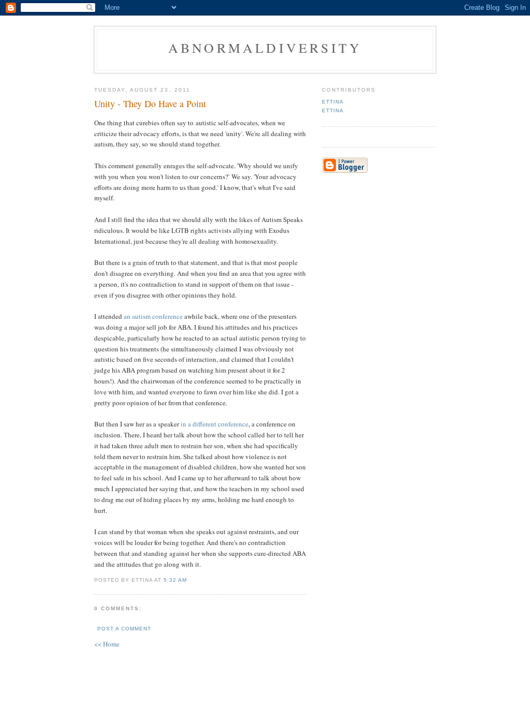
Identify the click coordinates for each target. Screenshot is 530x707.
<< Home (107, 644)
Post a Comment (124, 628)
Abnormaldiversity (265, 47)
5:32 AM (175, 580)
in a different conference (214, 424)
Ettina (333, 102)
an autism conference (153, 316)
